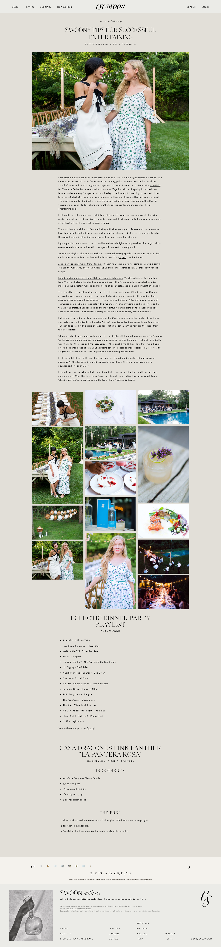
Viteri (67, 281)
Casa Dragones (79, 267)
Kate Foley (155, 185)
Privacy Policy (85, 909)
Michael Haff (115, 375)
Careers (114, 933)
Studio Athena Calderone (76, 938)
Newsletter (64, 6)
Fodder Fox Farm (132, 375)
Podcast (65, 933)
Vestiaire (124, 281)
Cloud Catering (139, 292)
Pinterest (143, 928)
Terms (169, 938)
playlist (122, 257)
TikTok (140, 938)
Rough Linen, (150, 375)
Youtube (142, 933)
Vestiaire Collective (72, 189)
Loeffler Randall (151, 285)
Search (191, 6)
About (64, 928)
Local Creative (100, 375)
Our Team (115, 928)
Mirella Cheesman (123, 44)
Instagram (143, 923)
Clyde (78, 281)
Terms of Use (72, 909)
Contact (114, 938)
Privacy (170, 933)
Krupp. (131, 379)
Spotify (90, 728)
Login (205, 6)
